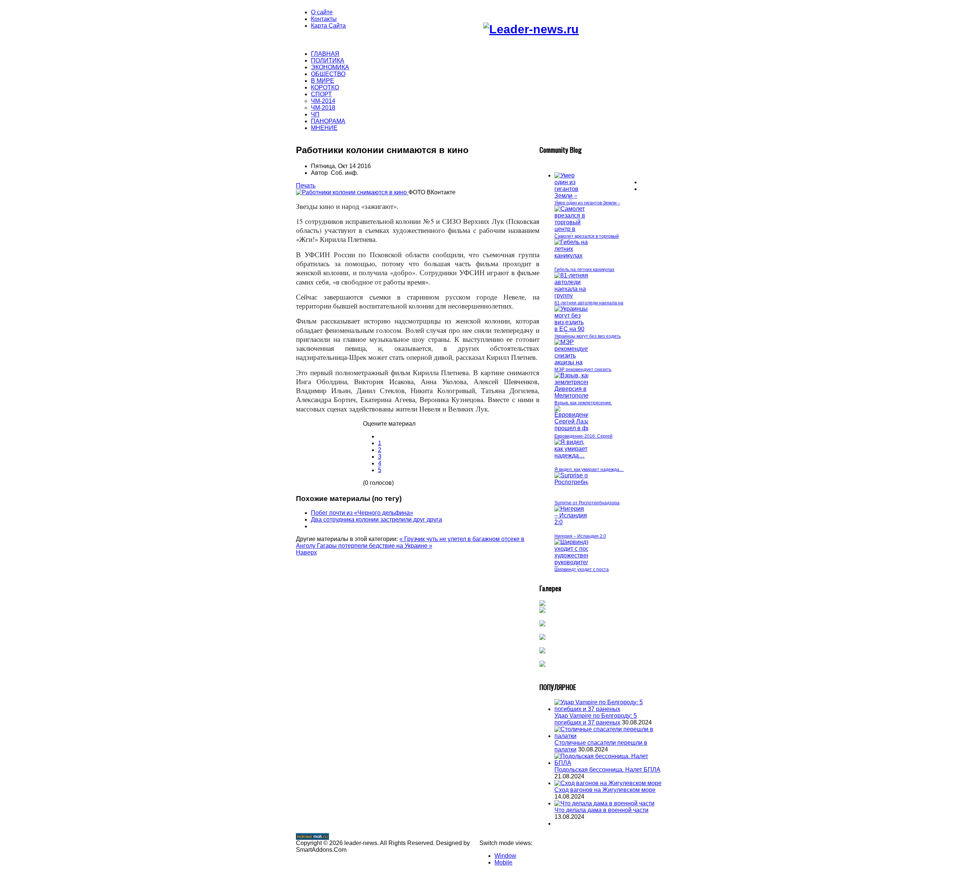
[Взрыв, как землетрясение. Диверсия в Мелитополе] (576, 395)
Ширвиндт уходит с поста (581, 569)
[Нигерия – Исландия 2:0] (571, 522)
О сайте (322, 12)
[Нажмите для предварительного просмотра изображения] (352, 192)
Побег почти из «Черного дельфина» (362, 513)
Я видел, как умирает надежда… (589, 469)
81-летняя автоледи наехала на (588, 303)
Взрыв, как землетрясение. (583, 402)
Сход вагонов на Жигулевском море (605, 790)
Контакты (324, 19)
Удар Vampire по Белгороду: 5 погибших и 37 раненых (595, 719)
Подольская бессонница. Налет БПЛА (607, 769)
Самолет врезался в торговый (586, 236)
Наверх (306, 552)
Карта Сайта (328, 25)
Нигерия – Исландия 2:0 (580, 536)
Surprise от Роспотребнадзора (587, 502)
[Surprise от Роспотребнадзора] (580, 482)
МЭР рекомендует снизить (582, 369)
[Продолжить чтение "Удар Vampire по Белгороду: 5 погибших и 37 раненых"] (608, 709)
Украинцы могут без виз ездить (587, 336)
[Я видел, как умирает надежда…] (571, 455)
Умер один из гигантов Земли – (587, 203)
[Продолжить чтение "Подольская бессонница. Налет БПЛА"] (608, 763)
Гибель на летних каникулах (584, 269)
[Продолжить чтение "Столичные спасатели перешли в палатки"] (608, 736)
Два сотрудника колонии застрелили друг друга (376, 519)
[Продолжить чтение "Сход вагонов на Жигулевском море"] (608, 783)
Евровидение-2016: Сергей (583, 436)
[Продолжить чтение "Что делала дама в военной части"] (604, 803)
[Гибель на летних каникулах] (571, 255)
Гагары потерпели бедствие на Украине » (374, 546)
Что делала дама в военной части (601, 810)
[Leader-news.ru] (531, 29)
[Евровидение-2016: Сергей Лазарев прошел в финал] (581, 428)
